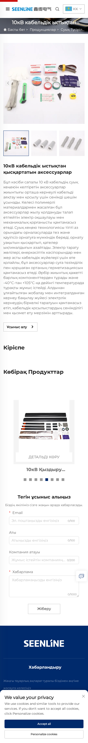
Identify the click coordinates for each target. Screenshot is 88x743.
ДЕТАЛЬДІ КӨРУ (44, 457)
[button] (8, 83)
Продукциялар (43, 29)
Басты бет (16, 29)
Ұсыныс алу (17, 327)
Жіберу (44, 609)
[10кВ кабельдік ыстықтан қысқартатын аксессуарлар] (44, 83)
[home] (31, 9)
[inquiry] (81, 576)
